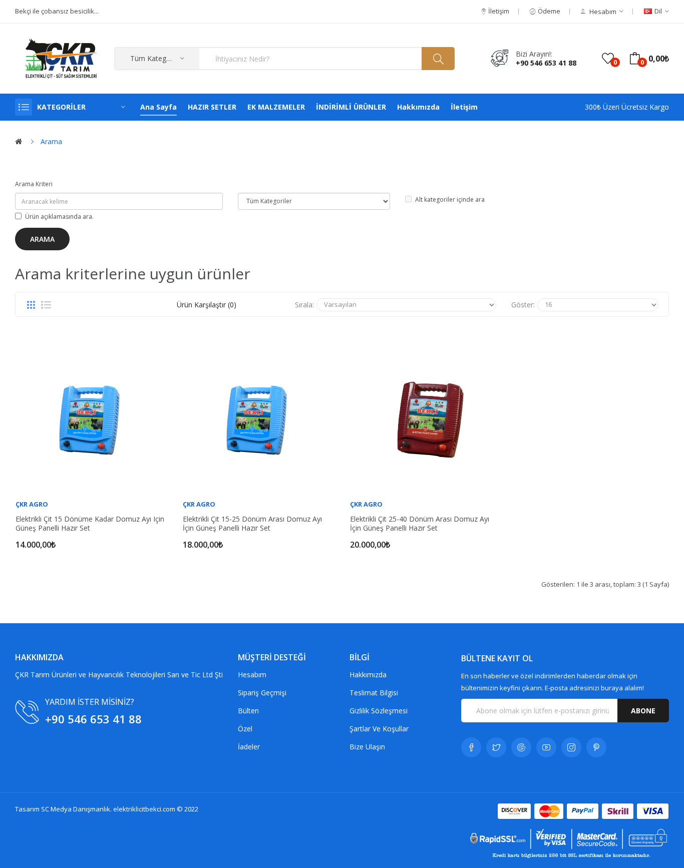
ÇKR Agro (32, 504)
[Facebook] (471, 747)
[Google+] (521, 747)
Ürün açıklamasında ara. (59, 216)
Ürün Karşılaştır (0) (206, 304)
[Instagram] (571, 747)
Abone (643, 710)
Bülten (248, 710)
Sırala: (304, 304)
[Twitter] (496, 747)
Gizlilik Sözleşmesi (379, 710)
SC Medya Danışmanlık (75, 808)
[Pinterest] (596, 747)
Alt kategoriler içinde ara (450, 199)
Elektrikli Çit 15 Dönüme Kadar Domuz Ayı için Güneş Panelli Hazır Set (90, 524)
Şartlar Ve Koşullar (379, 728)
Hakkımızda (368, 674)
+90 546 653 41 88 (546, 63)
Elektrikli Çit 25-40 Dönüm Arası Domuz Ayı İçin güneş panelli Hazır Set (419, 524)
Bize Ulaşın (367, 746)
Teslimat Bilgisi (374, 692)
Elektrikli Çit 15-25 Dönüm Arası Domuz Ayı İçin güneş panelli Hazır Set (252, 524)
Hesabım (252, 674)
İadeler (249, 746)
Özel (245, 728)
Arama (51, 141)
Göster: (523, 304)
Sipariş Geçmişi (262, 692)
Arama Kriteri (34, 184)
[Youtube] (546, 747)
